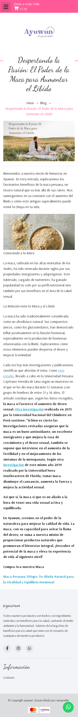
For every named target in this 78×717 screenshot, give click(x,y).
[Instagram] (18, 649)
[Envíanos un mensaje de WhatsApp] (68, 707)
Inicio (30, 103)
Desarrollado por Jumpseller (51, 700)
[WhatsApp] (29, 649)
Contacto (9, 677)
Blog (43, 103)
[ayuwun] (39, 32)
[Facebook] (7, 649)
